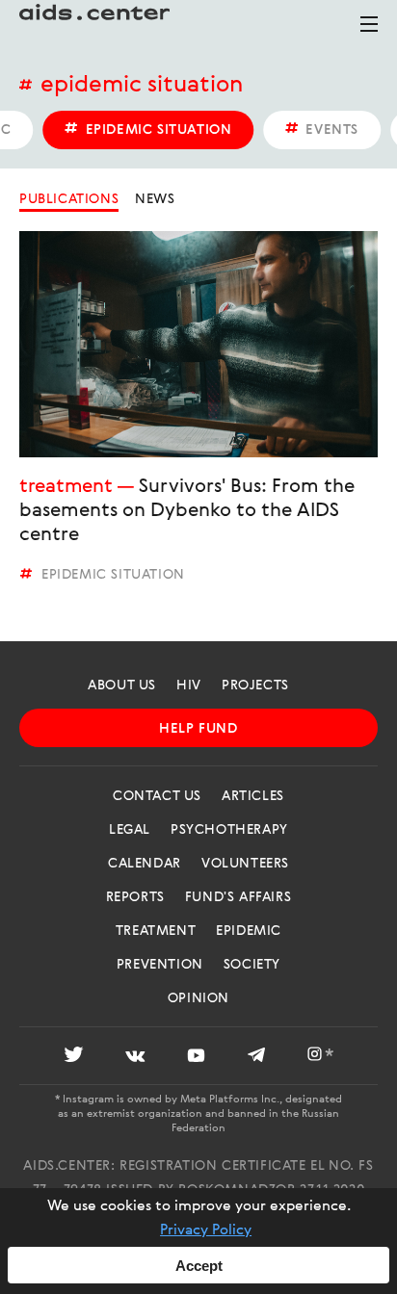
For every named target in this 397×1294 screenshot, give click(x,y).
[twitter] (74, 1057)
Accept (199, 1265)
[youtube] (196, 1057)
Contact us (157, 796)
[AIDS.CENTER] (96, 24)
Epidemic (248, 931)
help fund (198, 729)
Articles (253, 796)
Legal (129, 830)
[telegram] (256, 1057)
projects (255, 685)
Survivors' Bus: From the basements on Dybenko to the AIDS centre (187, 511)
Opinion (198, 998)
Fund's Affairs (238, 897)
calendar (144, 863)
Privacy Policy (205, 1230)
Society (252, 964)
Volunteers (245, 863)
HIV (188, 685)
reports (135, 897)
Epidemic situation (141, 85)
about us (122, 685)
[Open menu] (369, 32)
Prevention (160, 964)
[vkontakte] (135, 1057)
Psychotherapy (229, 830)
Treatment (65, 487)
